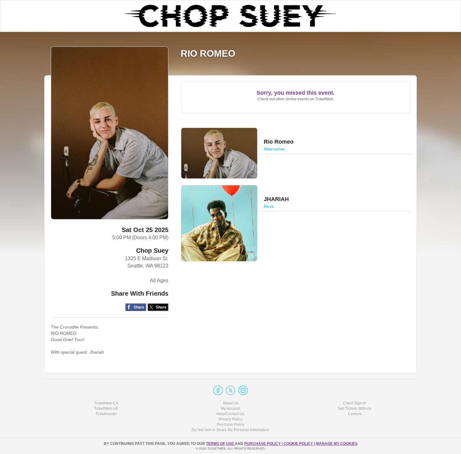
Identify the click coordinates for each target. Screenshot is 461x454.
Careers (355, 414)
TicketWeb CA (106, 403)
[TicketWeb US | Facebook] (218, 390)
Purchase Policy (230, 424)
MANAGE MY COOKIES (337, 443)
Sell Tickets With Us (354, 408)
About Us (230, 403)
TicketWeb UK (106, 408)
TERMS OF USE (220, 443)
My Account (230, 408)
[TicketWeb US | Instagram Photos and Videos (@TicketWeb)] (243, 390)
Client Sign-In (354, 403)
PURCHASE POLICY (263, 443)
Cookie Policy (298, 443)
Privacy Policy (230, 419)
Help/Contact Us (230, 414)
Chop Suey (152, 250)
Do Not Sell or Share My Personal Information (230, 430)
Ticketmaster (106, 414)
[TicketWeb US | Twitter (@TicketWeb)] (230, 390)
